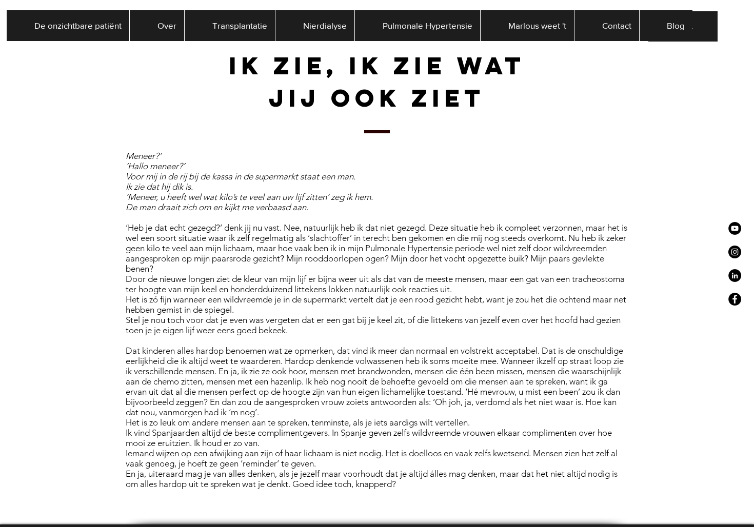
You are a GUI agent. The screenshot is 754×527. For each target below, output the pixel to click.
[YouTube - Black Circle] (734, 228)
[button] (156, 25)
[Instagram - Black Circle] (734, 252)
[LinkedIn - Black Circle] (734, 275)
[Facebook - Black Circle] (734, 299)
